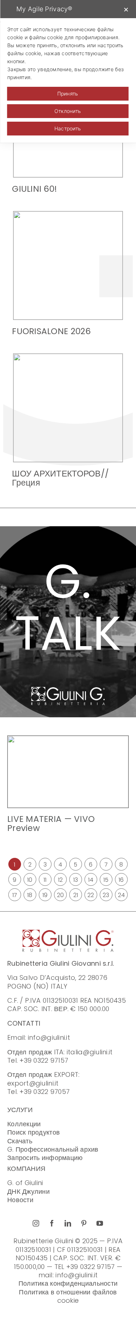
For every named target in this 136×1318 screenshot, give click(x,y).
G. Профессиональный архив (53, 1149)
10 (30, 880)
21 (75, 895)
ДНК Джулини (28, 1191)
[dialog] (68, 71)
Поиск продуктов (33, 1132)
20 (60, 895)
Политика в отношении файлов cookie (68, 1296)
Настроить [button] (67, 128)
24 (121, 895)
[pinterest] (84, 1223)
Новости (20, 1199)
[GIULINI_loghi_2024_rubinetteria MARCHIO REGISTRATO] (68, 932)
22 (90, 895)
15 (106, 880)
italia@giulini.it (90, 1052)
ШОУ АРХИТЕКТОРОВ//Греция (60, 478)
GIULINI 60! (34, 189)
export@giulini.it (33, 1083)
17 (14, 895)
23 (106, 895)
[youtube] (100, 1223)
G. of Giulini (25, 1182)
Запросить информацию (45, 1157)
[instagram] (36, 1223)
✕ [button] (126, 9)
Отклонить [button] (67, 111)
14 (91, 880)
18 (30, 895)
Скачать (19, 1140)
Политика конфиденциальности (68, 1283)
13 (75, 880)
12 (60, 880)
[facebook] (52, 1223)
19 (45, 895)
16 (121, 880)
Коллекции (24, 1123)
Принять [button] (67, 93)
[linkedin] (68, 1223)
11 (45, 880)
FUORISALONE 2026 (51, 331)
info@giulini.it (49, 1037)
